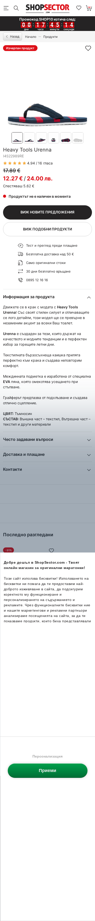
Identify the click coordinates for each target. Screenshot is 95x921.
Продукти (50, 37)
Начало (30, 37)
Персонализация (47, 756)
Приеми (47, 770)
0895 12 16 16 (37, 280)
